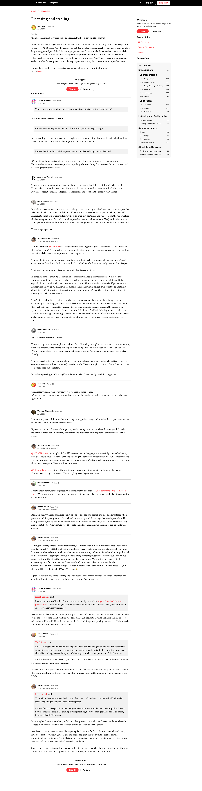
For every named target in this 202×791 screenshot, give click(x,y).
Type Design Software (154, 82)
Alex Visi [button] (41, 26)
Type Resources (154, 112)
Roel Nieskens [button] (43, 483)
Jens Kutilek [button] (43, 634)
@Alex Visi (54, 247)
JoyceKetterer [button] (43, 239)
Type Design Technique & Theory (154, 86)
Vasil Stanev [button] (43, 507)
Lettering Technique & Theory (154, 124)
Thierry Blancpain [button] (45, 411)
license (40, 71)
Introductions (153, 70)
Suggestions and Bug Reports (154, 154)
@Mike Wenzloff (39, 453)
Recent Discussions (146, 47)
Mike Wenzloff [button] (43, 330)
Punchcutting (154, 96)
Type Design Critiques (154, 79)
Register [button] (87, 89)
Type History (154, 108)
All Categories (144, 42)
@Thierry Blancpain (41, 470)
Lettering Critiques (154, 120)
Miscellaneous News (154, 143)
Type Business (154, 89)
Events (154, 132)
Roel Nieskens (42, 597)
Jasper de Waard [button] (44, 177)
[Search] (141, 3)
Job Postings (154, 136)
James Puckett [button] (44, 101)
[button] (33, 27)
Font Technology (154, 93)
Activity (141, 53)
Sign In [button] (72, 89)
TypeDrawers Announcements (154, 151)
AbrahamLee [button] (43, 201)
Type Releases (154, 139)
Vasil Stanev (41, 642)
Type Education (154, 105)
